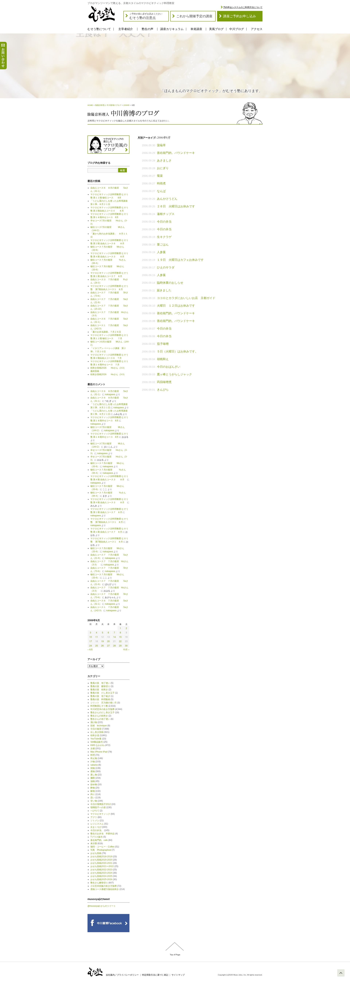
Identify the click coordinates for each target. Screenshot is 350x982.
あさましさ (164, 160)
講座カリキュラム (172, 29)
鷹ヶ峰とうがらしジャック (174, 374)
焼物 (92, 768)
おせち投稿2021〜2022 (102, 866)
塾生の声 (147, 29)
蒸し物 (93, 774)
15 (120, 636)
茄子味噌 (163, 343)
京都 (92, 748)
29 (120, 645)
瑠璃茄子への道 (98, 807)
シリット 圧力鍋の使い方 (103, 702)
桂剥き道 (94, 735)
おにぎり (163, 168)
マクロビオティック (100, 814)
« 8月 (90, 649)
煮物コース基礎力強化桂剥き (104, 889)
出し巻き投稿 (97, 732)
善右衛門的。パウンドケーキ (176, 152)
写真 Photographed (100, 850)
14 (114, 636)
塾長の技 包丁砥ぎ (100, 696)
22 (120, 641)
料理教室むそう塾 (99, 706)
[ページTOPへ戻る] (341, 973)
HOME (90, 105)
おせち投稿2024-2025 (101, 876)
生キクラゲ (164, 236)
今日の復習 (95, 729)
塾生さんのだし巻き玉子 (102, 712)
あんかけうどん (167, 198)
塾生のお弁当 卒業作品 (102, 833)
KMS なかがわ (97, 745)
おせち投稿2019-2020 (101, 860)
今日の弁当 (164, 221)
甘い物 (93, 801)
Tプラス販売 (96, 837)
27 (108, 645)
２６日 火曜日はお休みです (176, 206)
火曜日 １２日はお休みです (176, 305)
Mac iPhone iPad (98, 752)
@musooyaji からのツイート (102, 906)
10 (90, 636)
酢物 (92, 788)
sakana (94, 765)
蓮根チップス (165, 213)
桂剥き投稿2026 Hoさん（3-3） (108, 374)
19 (102, 641)
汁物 (92, 761)
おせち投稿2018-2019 (101, 856)
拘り (92, 794)
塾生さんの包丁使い (100, 719)
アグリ (93, 817)
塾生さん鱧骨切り (99, 882)
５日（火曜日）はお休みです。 (177, 351)
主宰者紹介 (125, 29)
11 (96, 636)
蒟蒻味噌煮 (164, 382)
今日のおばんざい (168, 366)
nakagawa (110, 394)
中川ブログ (236, 29)
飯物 (92, 791)
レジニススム (97, 824)
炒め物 (93, 784)
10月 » (126, 649)
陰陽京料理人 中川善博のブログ (108, 105)
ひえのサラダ (165, 267)
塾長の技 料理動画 (100, 699)
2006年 (126, 105)
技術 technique (98, 725)
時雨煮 (161, 183)
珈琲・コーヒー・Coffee (102, 846)
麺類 (92, 778)
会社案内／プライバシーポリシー (122, 975)
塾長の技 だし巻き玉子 (102, 693)
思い (92, 797)
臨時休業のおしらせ (170, 282)
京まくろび (95, 827)
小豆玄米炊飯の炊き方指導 (103, 886)
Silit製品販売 (96, 742)
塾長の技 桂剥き (99, 689)
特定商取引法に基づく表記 (155, 975)
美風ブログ (216, 29)
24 (90, 645)
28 (114, 645)
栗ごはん (163, 244)
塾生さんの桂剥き (99, 715)
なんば (161, 191)
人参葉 (161, 252)
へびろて (94, 810)
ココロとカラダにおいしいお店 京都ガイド (186, 298)
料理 (92, 755)
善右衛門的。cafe (99, 840)
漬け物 (93, 722)
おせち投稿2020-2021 (101, 863)
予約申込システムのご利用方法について (242, 7)
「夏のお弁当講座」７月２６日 (106, 332)
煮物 (92, 771)
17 (90, 641)
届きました (164, 290)
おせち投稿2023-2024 (101, 873)
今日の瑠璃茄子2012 (100, 804)
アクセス (256, 29)
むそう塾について (99, 29)
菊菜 (160, 175)
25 (96, 645)
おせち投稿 (95, 853)
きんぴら (163, 389)
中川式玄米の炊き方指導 (102, 709)
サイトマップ (178, 975)
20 (108, 641)
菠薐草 (161, 145)
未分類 (93, 843)
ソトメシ (94, 820)
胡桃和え (163, 359)
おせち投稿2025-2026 (101, 879)
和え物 (93, 758)
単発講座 (196, 29)
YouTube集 (96, 738)
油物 (92, 781)
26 (102, 645)
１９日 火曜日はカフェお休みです (180, 259)
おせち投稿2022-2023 (101, 869)
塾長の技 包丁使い (100, 683)
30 (126, 645)
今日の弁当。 (97, 830)
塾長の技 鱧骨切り (100, 686)
